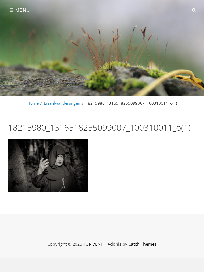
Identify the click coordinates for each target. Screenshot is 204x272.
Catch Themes (142, 244)
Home (33, 103)
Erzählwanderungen (62, 103)
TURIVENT (93, 244)
